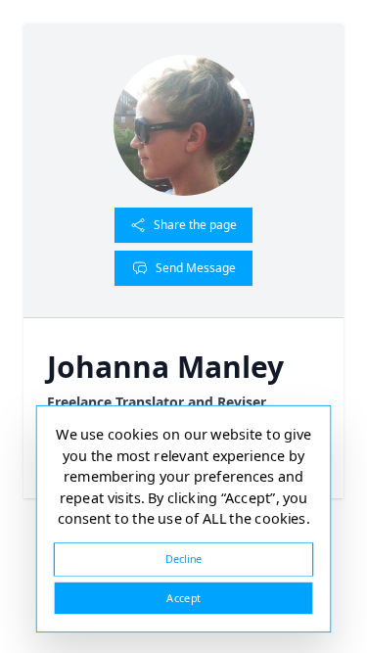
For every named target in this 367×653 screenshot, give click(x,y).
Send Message (196, 267)
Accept (183, 597)
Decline (184, 558)
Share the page (195, 224)
